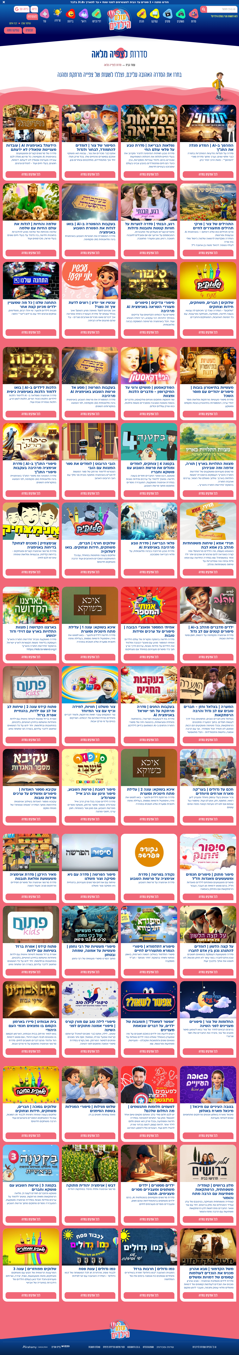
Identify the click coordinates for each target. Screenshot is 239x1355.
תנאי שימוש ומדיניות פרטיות (114, 1347)
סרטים (167, 21)
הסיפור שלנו (26, 23)
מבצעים (29, 30)
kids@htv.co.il (133, 1347)
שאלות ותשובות (94, 1347)
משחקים (180, 21)
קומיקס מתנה (13, 30)
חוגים (141, 21)
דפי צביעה (96, 21)
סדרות (193, 21)
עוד (44, 21)
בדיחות (70, 21)
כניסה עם (24, 9)
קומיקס (154, 21)
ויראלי (83, 21)
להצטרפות (32, 17)
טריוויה (57, 21)
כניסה (34, 9)
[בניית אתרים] (65, 1347)
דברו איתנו (13, 23)
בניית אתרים (56, 1347)
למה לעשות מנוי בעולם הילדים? (224, 16)
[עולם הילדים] (119, 19)
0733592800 (148, 1347)
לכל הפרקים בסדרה (208, 174)
